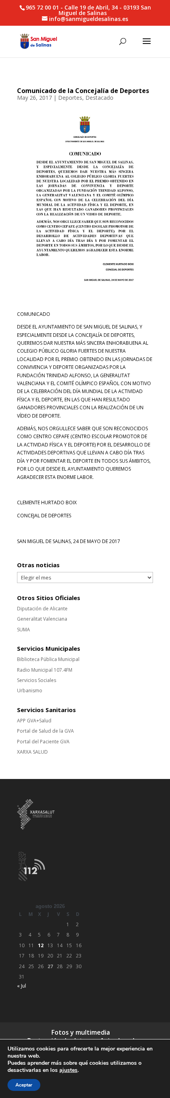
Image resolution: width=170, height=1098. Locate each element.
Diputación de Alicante (42, 608)
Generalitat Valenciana (42, 618)
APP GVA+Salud (34, 720)
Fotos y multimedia (80, 1032)
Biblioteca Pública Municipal (48, 659)
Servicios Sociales (36, 680)
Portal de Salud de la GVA (45, 731)
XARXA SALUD (32, 751)
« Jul (21, 985)
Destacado (99, 97)
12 (40, 945)
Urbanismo (29, 690)
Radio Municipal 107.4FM (44, 670)
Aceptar (23, 1085)
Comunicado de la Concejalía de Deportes (83, 90)
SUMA (23, 629)
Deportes (70, 97)
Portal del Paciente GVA (43, 741)
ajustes (68, 1070)
